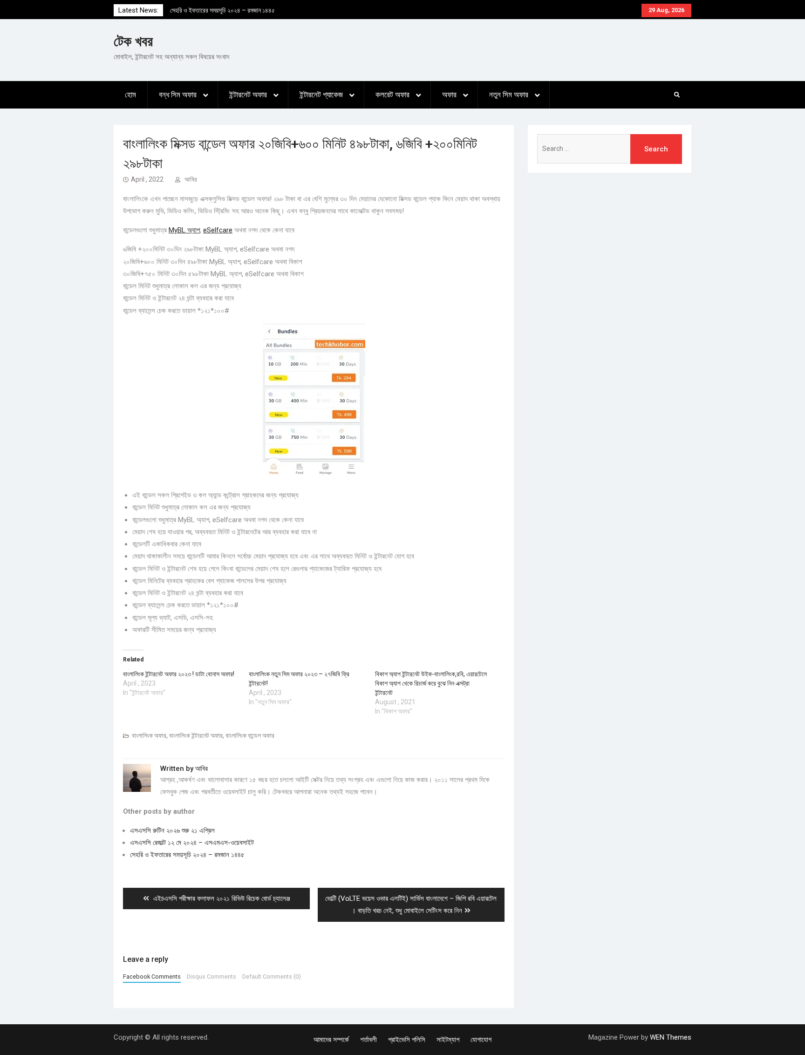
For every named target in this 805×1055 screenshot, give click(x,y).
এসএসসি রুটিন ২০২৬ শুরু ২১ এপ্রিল (172, 830)
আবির (190, 179)
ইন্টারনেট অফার (248, 94)
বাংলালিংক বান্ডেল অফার (249, 735)
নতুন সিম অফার (508, 94)
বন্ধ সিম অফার (178, 94)
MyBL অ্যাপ (184, 230)
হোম (130, 94)
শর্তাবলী (368, 1039)
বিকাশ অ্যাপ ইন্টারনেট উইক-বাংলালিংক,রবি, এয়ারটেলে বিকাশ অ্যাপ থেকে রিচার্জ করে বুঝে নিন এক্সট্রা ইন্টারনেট (431, 683)
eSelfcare (217, 230)
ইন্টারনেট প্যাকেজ (321, 94)
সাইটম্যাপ (448, 1039)
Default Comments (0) (271, 976)
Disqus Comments (211, 976)
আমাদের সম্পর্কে (331, 1039)
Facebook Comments (152, 976)
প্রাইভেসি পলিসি (406, 1039)
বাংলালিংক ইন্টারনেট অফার (196, 735)
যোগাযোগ (481, 1039)
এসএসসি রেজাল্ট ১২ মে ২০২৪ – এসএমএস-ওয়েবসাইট (192, 842)
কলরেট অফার (392, 94)
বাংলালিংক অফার (149, 735)
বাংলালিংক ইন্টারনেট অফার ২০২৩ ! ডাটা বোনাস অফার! (178, 674)
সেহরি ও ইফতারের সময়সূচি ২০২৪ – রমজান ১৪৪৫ (222, 10)
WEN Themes (670, 1037)
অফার (449, 94)
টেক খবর (133, 41)
